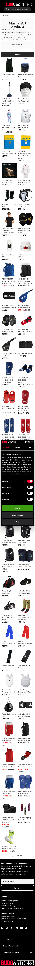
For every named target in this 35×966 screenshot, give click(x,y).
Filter (17, 55)
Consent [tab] (6, 447)
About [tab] (29, 447)
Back (5, 16)
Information (7, 939)
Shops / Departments (11, 946)
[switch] (30, 487)
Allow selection (17, 515)
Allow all (17, 508)
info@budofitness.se (8, 916)
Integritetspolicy (19, 874)
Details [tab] (17, 447)
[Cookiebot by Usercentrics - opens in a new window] (25, 442)
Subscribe (17, 888)
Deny (17, 522)
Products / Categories (11, 952)
